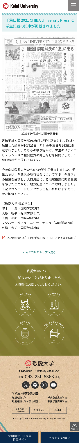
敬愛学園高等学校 (57, 401)
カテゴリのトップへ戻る (41, 252)
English (58, 410)
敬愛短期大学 (19, 397)
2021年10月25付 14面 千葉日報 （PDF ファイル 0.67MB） (42, 238)
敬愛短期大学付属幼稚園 (25, 401)
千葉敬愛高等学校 (57, 397)
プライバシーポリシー (20, 410)
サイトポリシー (39, 410)
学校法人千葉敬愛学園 (25, 393)
